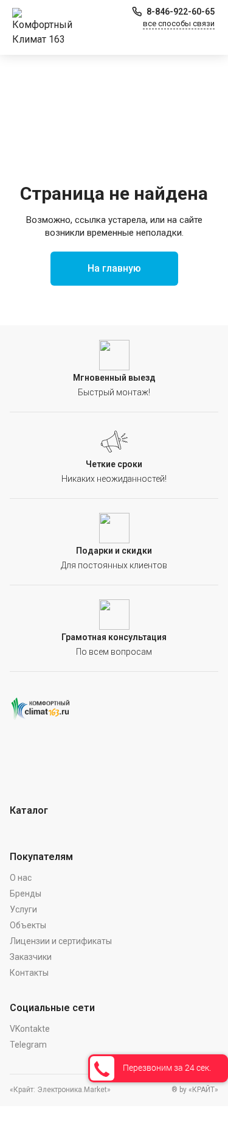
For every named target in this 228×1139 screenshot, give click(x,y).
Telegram (28, 1044)
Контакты (29, 973)
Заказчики (31, 957)
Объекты (28, 925)
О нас (21, 878)
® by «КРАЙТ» (194, 1089)
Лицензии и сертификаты (61, 941)
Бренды (25, 893)
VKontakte (30, 1029)
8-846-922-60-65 (181, 11)
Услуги (23, 909)
